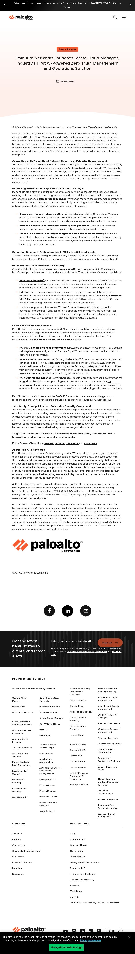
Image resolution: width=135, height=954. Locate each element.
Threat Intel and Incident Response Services (108, 782)
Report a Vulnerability (82, 880)
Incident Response (108, 799)
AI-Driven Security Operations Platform (80, 691)
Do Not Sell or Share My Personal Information (95, 903)
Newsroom (18, 874)
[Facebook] (49, 611)
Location (17, 868)
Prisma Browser (47, 791)
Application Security (81, 712)
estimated (25, 362)
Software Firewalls (49, 712)
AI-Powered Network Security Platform (34, 688)
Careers (16, 839)
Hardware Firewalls (49, 706)
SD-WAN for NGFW (49, 724)
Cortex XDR (76, 755)
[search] (115, 18)
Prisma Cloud (77, 735)
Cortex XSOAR (78, 761)
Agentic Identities (108, 738)
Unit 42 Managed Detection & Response (79, 776)
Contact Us (18, 845)
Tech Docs (76, 891)
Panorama (44, 735)
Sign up (107, 642)
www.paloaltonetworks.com (29, 498)
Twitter (49, 443)
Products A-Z (77, 868)
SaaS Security (19, 797)
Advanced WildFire (31, 280)
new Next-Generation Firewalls (52, 339)
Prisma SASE (46, 753)
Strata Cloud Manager (53, 198)
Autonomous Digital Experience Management (50, 771)
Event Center (77, 857)
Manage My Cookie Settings (66, 947)
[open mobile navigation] (124, 18)
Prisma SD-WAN (48, 797)
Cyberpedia (76, 851)
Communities (77, 839)
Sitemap (74, 885)
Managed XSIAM (79, 784)
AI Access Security (22, 712)
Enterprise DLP (47, 779)
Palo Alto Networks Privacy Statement (87, 651)
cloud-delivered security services (66, 268)
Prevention (74, 307)
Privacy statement (90, 940)
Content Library (78, 845)
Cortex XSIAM (77, 750)
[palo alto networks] (21, 17)
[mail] (85, 611)
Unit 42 (74, 897)
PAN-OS (43, 729)
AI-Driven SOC (78, 744)
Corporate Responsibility (26, 851)
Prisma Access (47, 785)
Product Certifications (82, 874)
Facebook (72, 443)
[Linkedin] (67, 611)
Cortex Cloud (77, 706)
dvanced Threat (57, 307)
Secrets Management (110, 744)
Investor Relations (22, 862)
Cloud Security (78, 700)
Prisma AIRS (18, 706)
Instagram (90, 443)
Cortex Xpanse (78, 767)
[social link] (65, 931)
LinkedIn (60, 443)
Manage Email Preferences (84, 862)
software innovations (47, 437)
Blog (72, 834)
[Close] (129, 937)
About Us (17, 834)
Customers (18, 857)
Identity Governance (109, 723)
